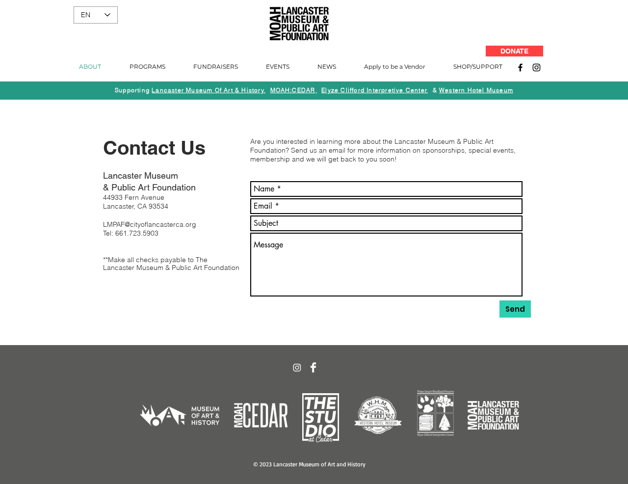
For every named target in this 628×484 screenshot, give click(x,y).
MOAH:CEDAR (292, 90)
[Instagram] (536, 67)
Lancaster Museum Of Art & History (208, 90)
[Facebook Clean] (313, 367)
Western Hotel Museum (476, 90)
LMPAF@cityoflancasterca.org (149, 224)
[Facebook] (520, 67)
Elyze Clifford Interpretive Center (374, 90)
